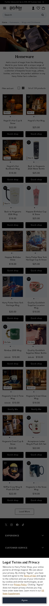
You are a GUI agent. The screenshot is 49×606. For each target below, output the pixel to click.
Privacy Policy (20, 585)
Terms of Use (30, 576)
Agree (25, 600)
